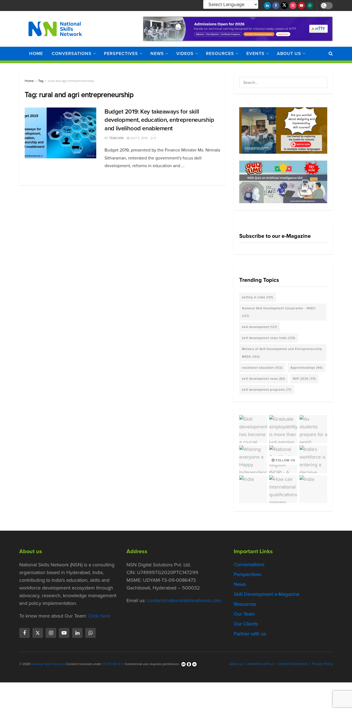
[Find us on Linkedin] (77, 633)
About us (289, 53)
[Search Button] (331, 53)
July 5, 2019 (138, 138)
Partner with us (250, 633)
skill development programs (267, 389)
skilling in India (257, 297)
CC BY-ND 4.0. (113, 664)
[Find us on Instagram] (292, 5)
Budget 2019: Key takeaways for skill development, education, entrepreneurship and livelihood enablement (159, 120)
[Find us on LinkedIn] (267, 5)
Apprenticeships (306, 367)
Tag (40, 80)
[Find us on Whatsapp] (310, 5)
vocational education (262, 367)
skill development (259, 327)
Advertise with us (260, 663)
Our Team (244, 614)
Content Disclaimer (292, 663)
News (157, 53)
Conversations (72, 53)
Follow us (285, 460)
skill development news (263, 378)
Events (255, 53)
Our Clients (246, 623)
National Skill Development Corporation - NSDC (279, 312)
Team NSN (116, 138)
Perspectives (121, 53)
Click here (99, 615)
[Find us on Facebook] (275, 5)
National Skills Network (48, 664)
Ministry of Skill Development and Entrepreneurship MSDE (282, 353)
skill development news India (268, 338)
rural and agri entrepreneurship (71, 80)
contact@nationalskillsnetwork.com (184, 600)
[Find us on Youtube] (301, 5)
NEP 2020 (304, 378)
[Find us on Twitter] (284, 5)
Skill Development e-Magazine (266, 594)
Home (36, 53)
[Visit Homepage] (55, 28)
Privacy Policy (322, 663)
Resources (220, 53)
